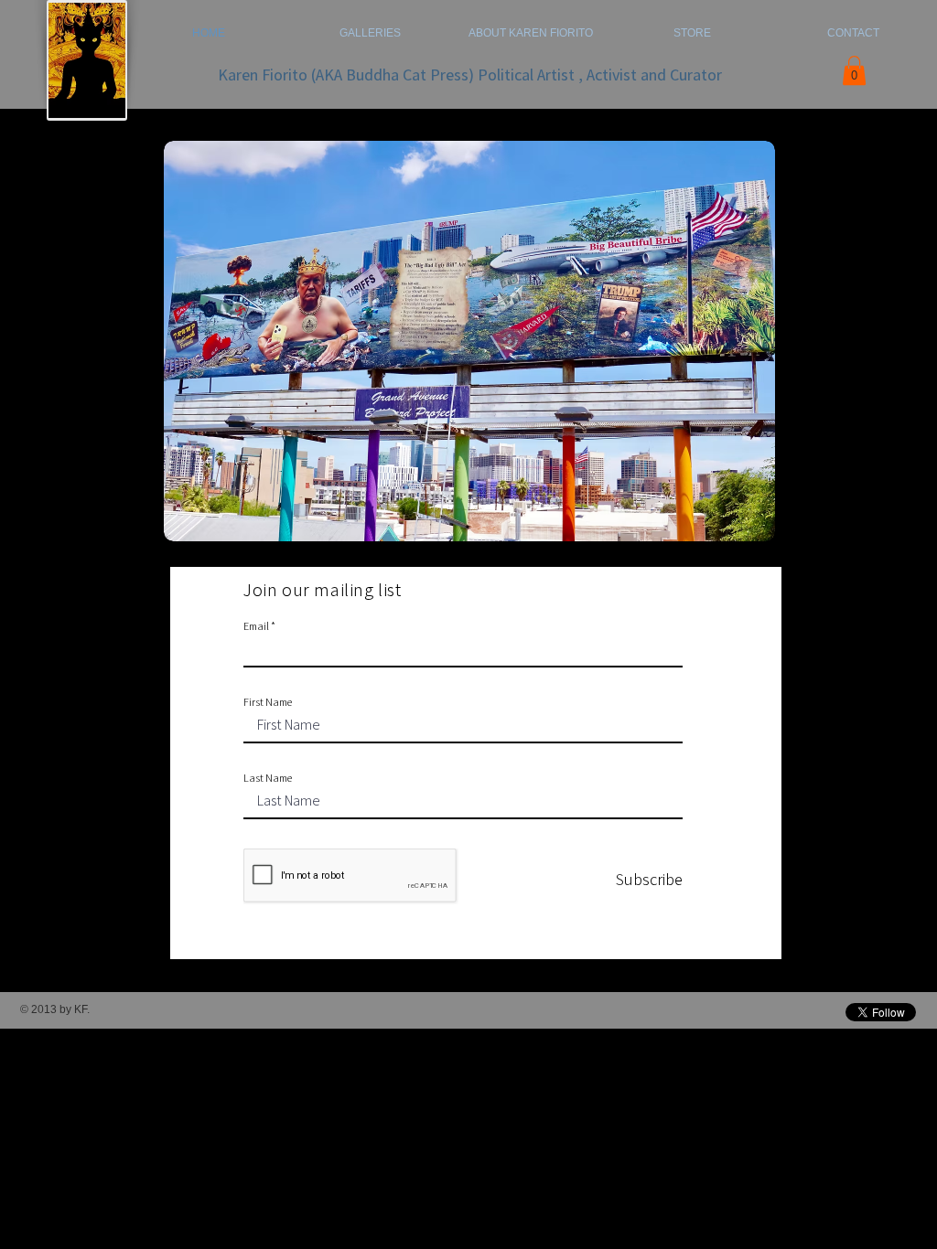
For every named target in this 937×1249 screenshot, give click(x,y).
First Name (267, 702)
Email (256, 626)
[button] (854, 70)
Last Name (267, 778)
